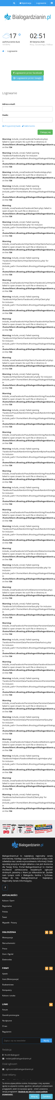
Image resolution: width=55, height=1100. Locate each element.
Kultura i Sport (8, 900)
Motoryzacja (7, 937)
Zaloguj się (45, 132)
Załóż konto (29, 126)
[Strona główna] (3, 51)
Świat (4, 917)
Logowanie (41, 3)
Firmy (5, 968)
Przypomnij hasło (12, 126)
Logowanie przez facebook (28, 72)
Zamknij (47, 1096)
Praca (4, 948)
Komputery (7, 990)
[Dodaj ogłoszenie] (46, 932)
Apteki (5, 973)
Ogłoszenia (9, 932)
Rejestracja (26, 3)
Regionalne (7, 906)
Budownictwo (8, 984)
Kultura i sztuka (8, 995)
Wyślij (46, 1041)
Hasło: (5, 115)
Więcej (34, 1096)
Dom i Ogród (7, 954)
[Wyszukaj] (14, 3)
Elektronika (7, 959)
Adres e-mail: (8, 104)
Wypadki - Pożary (9, 922)
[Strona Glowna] (27, 844)
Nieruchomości (8, 943)
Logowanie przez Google (29, 78)
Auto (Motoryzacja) (10, 979)
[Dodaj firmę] (46, 968)
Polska (5, 911)
